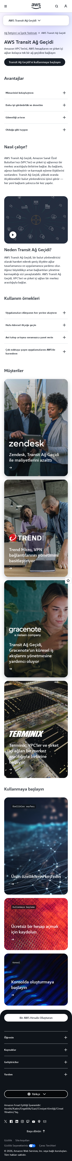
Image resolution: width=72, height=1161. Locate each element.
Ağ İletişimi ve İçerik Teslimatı (20, 32)
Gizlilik (8, 1140)
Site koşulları (22, 1140)
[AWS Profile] (65, 6)
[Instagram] (22, 1122)
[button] (24, 20)
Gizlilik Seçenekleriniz (16, 1145)
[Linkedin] (16, 1122)
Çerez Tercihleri (47, 1145)
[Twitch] (28, 1122)
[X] (5, 1122)
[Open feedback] (68, 580)
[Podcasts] (39, 1122)
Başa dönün (34, 1131)
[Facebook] (11, 1122)
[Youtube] (33, 1122)
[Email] (44, 1122)
